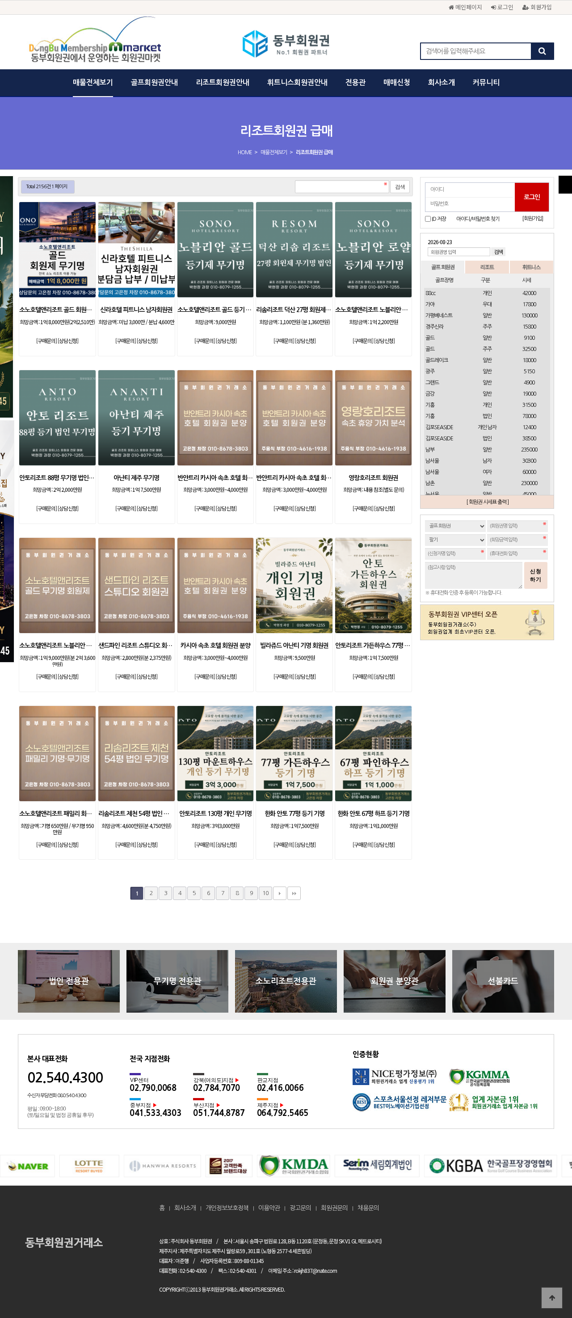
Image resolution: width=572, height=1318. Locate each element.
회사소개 (441, 82)
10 (265, 893)
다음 (279, 893)
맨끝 (294, 893)
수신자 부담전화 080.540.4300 (56, 1095)
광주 (429, 371)
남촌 (429, 483)
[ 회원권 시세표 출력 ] (487, 502)
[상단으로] (552, 1298)
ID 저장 (439, 219)
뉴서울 (432, 494)
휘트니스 (531, 266)
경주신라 (434, 327)
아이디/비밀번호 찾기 (478, 219)
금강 (429, 394)
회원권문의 (334, 1208)
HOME (245, 152)
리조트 (487, 266)
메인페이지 (468, 7)
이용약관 (269, 1208)
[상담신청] (68, 340)
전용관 (355, 82)
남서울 (432, 461)
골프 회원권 (442, 266)
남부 (429, 449)
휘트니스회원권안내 (297, 82)
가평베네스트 (438, 315)
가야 (429, 304)
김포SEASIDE (439, 427)
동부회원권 (286, 45)
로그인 (504, 7)
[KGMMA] (497, 1081)
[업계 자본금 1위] (497, 1105)
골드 (429, 338)
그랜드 (432, 382)
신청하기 (536, 575)
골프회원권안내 (154, 82)
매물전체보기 (93, 82)
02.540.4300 (65, 1077)
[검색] (542, 51)
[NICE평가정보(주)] (401, 1081)
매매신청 (396, 82)
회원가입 (540, 7)
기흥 (429, 405)
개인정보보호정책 (227, 1208)
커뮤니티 (486, 82)
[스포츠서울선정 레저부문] (401, 1105)
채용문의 (368, 1208)
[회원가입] (532, 218)
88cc (430, 293)
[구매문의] (46, 340)
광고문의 (300, 1208)
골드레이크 (436, 360)
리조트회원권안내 (222, 82)
